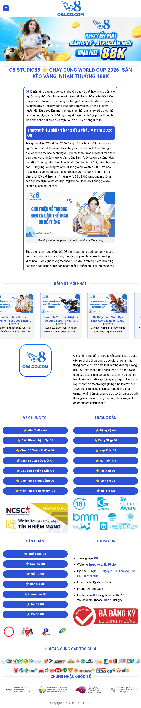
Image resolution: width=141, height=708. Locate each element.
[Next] (133, 38)
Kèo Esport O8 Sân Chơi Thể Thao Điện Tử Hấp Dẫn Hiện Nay (23, 319)
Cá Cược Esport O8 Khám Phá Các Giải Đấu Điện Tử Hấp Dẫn (70, 319)
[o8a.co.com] (70, 8)
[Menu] (6, 8)
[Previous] (7, 38)
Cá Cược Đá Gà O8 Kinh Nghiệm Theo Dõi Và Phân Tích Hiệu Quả (117, 319)
